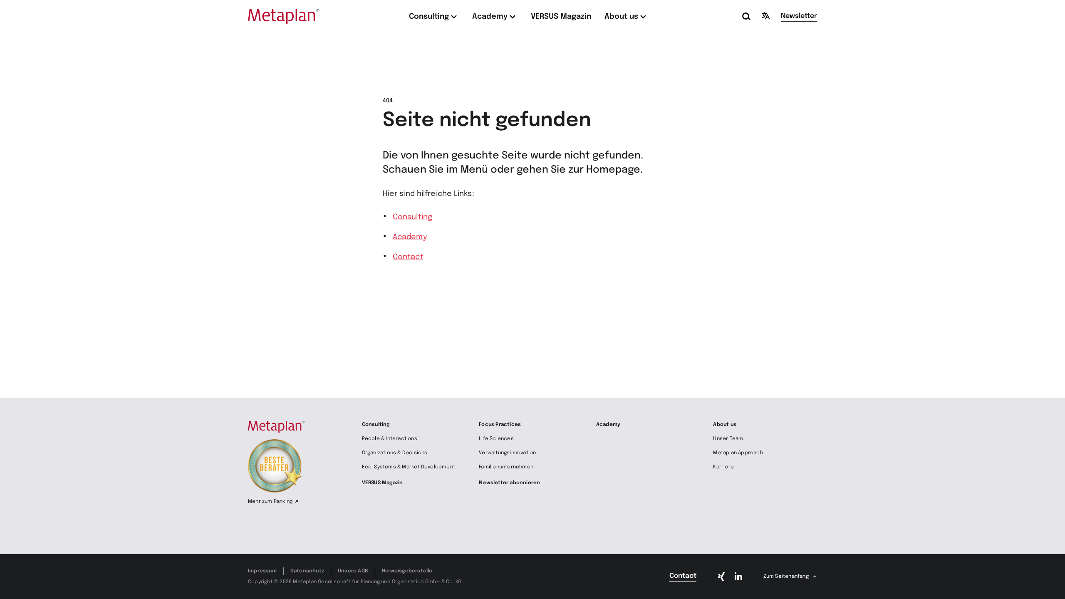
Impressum (262, 571)
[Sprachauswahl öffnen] (766, 15)
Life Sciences (496, 438)
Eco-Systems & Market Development (408, 467)
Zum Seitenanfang (786, 576)
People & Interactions (389, 438)
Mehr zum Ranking (270, 501)
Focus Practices (500, 424)
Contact (408, 257)
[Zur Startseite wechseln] (284, 16)
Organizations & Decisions (395, 452)
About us (724, 424)
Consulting (412, 217)
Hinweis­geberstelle (407, 571)
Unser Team (728, 438)
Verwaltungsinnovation (507, 452)
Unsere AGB (353, 571)
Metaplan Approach (738, 452)
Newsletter (799, 16)
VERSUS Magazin (382, 482)
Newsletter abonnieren (509, 482)
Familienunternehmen (506, 467)
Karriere (723, 467)
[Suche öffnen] (747, 16)
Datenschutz (307, 571)
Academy (410, 237)
